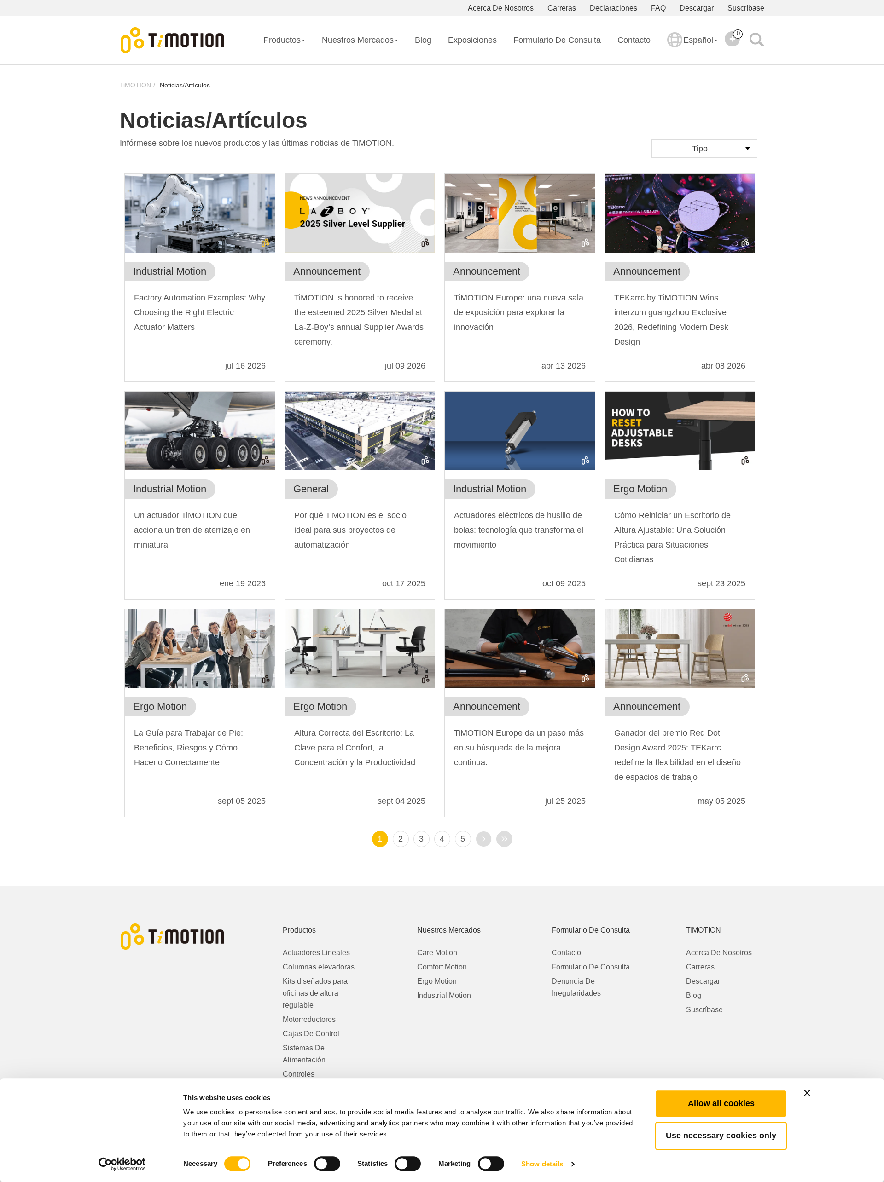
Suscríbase (745, 8)
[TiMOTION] (173, 40)
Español (698, 40)
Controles (298, 1074)
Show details (542, 1164)
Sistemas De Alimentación (304, 1054)
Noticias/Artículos (185, 85)
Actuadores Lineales (316, 953)
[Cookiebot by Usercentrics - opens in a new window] (122, 1164)
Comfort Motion (442, 967)
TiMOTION (135, 85)
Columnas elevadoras (319, 967)
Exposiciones (472, 40)
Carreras (561, 8)
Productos (282, 40)
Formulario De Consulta (557, 40)
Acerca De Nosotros (501, 8)
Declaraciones (613, 8)
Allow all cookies (721, 1103)
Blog (423, 40)
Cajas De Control (311, 1034)
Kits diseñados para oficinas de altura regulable (315, 993)
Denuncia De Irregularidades (576, 987)
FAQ (658, 8)
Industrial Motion (444, 995)
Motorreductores (309, 1019)
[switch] (327, 1163)
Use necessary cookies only (721, 1135)
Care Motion (437, 953)
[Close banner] (807, 1093)
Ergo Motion (437, 981)
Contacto (634, 40)
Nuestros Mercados (358, 40)
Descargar (697, 8)
